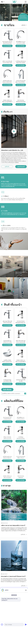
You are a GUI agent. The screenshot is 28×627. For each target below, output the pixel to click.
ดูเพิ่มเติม (24, 25)
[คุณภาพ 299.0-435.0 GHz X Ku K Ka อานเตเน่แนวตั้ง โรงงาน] (20, 333)
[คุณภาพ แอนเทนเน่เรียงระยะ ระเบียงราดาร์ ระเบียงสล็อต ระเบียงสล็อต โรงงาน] (7, 333)
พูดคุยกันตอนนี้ (21, 166)
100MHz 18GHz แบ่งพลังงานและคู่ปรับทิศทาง (7, 101)
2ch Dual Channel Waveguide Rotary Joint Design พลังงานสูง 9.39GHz (21, 322)
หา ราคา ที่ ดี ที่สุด (7, 45)
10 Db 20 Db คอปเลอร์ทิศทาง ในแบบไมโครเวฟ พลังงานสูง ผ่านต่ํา (21, 81)
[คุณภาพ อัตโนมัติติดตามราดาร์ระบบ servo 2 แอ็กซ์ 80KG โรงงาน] (20, 34)
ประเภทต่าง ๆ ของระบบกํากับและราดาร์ (13, 576)
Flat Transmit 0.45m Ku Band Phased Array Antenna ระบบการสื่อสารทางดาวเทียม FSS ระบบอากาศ (7, 42)
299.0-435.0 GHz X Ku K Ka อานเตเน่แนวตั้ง (20, 341)
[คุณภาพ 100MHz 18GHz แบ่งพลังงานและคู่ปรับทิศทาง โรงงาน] (7, 93)
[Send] (26, 624)
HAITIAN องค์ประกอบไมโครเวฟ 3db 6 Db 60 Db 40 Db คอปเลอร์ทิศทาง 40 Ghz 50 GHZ (7, 81)
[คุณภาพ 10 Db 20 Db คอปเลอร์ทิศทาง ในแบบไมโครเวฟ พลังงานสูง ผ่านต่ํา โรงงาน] (20, 73)
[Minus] (26, 590)
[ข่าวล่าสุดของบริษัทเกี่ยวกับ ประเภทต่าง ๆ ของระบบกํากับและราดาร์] (14, 555)
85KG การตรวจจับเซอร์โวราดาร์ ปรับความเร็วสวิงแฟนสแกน (7, 62)
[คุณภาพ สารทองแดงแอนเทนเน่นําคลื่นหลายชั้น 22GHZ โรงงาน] (7, 372)
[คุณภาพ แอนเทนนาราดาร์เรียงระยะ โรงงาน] (14, 20)
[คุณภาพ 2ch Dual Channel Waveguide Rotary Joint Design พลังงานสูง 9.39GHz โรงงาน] (20, 314)
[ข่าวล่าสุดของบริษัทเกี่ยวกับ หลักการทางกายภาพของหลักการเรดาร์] (14, 505)
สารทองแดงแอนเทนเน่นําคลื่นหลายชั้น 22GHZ (7, 380)
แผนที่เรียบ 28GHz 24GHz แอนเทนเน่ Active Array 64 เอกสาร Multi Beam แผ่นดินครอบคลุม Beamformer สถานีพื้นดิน (7, 361)
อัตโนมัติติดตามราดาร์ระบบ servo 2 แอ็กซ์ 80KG (20, 42)
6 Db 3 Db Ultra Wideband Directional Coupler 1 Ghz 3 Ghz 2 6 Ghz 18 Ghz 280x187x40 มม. (21, 101)
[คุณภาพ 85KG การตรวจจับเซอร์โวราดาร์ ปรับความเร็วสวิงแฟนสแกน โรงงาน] (7, 54)
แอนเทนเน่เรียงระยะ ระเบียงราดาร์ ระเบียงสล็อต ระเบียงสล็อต (7, 341)
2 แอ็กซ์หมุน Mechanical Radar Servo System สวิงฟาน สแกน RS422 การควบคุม (21, 62)
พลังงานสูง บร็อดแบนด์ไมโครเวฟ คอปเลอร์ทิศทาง (7, 322)
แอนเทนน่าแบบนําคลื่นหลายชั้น (20, 380)
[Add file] (2, 624)
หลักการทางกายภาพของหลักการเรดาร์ (13, 525)
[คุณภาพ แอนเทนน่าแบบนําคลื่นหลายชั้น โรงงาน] (20, 372)
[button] (13, 19)
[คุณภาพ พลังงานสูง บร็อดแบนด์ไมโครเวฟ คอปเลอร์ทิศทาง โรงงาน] (7, 314)
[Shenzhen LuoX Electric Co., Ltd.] (14, 2)
